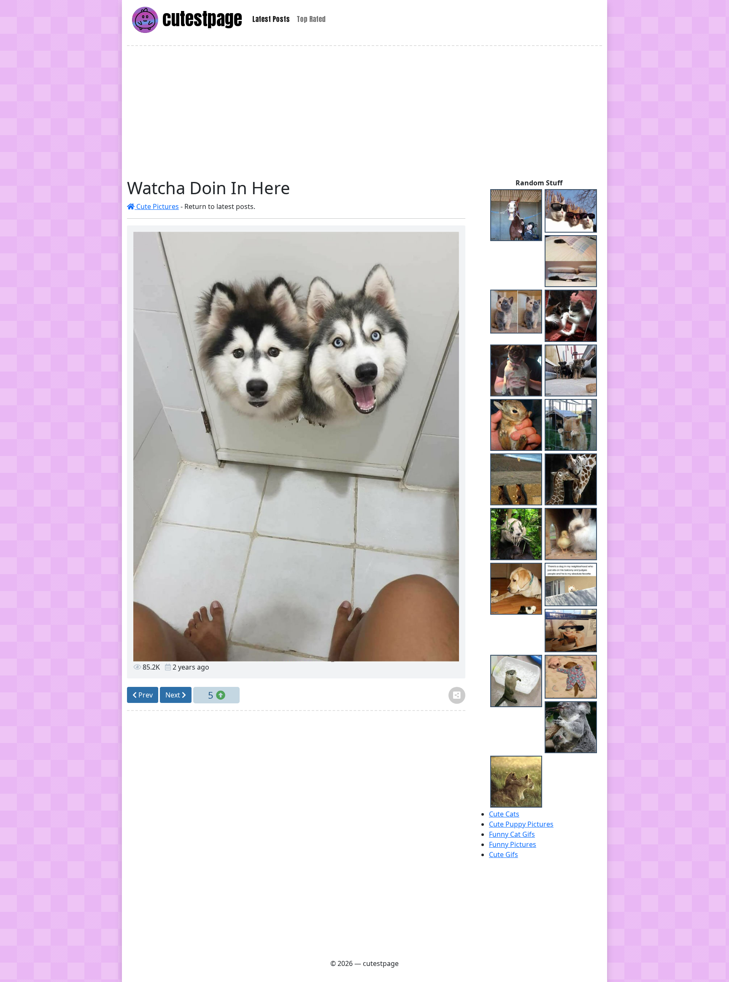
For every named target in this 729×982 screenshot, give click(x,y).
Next (173, 695)
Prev (145, 695)
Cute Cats (504, 814)
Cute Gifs (503, 854)
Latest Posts (271, 19)
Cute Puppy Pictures (521, 824)
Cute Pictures (157, 206)
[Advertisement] (364, 112)
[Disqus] (296, 833)
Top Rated (311, 19)
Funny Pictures (512, 844)
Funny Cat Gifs (512, 834)
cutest (200, 18)
